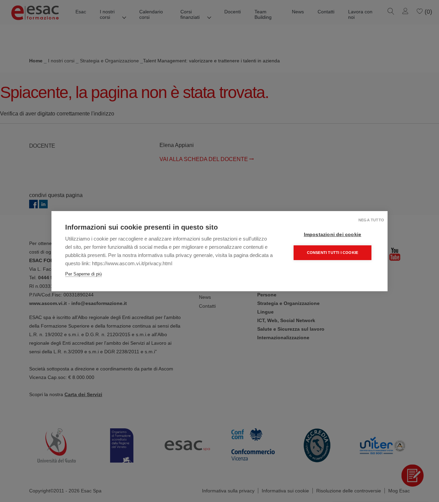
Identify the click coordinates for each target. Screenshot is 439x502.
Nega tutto (371, 220)
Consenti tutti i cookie (332, 252)
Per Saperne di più (83, 274)
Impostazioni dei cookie (332, 234)
